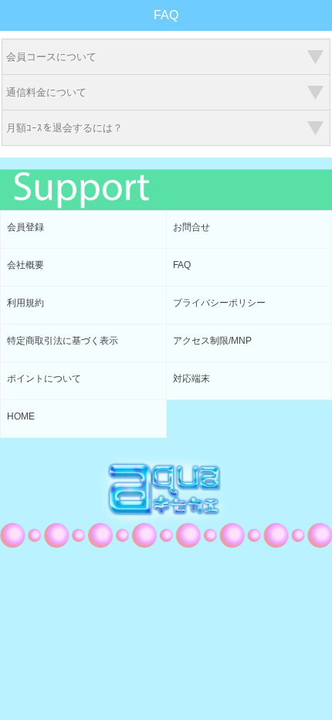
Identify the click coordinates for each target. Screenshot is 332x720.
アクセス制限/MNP (212, 340)
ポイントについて (44, 378)
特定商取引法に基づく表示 (62, 340)
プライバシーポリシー (219, 302)
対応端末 (191, 378)
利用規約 (25, 302)
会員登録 (25, 227)
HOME (21, 416)
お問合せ (191, 227)
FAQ (182, 265)
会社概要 (25, 265)
